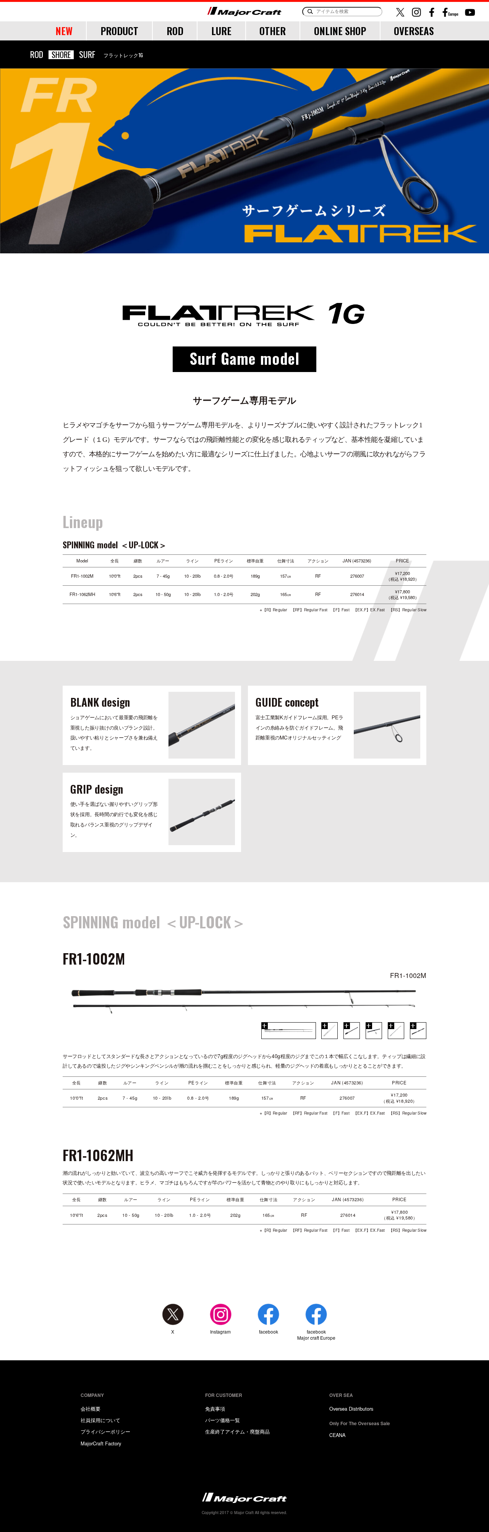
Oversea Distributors (351, 1408)
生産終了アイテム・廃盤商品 (237, 1431)
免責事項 (215, 1408)
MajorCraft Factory (101, 1443)
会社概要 (90, 1408)
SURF (87, 54)
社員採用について (100, 1420)
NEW (64, 31)
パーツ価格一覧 (222, 1420)
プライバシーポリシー (105, 1431)
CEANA (337, 1435)
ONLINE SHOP (340, 31)
